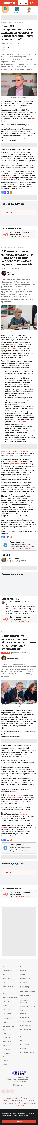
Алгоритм (6, 993)
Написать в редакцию (27, 1052)
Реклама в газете (26, 1033)
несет (12, 516)
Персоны (6, 554)
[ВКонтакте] (8, 192)
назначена (23, 814)
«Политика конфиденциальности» (19, 1077)
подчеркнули (6, 178)
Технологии (7, 978)
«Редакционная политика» (19, 1081)
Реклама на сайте (26, 1029)
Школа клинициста (9, 990)
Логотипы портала (26, 1044)
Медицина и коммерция (7, 1017)
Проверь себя (7, 1013)
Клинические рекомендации (25, 986)
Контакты (23, 1048)
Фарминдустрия (8, 986)
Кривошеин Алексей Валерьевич (16, 601)
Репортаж (6, 1049)
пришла (4, 827)
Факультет (6, 1064)
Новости (10, 22)
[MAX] (5, 192)
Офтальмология (25, 1021)
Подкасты (23, 1013)
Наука (5, 974)
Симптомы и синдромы (24, 1001)
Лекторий (6, 1001)
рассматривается (17, 464)
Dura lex (5, 1033)
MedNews (6, 1060)
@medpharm (26, 548)
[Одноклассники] (11, 192)
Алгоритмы (24, 982)
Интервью (6, 1053)
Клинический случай (10, 997)
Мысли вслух (7, 1037)
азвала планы (26, 451)
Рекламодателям (26, 1025)
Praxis (5, 1057)
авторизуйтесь (24, 236)
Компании (23, 966)
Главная (3, 22)
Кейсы (22, 1040)
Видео (5, 1045)
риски (17, 516)
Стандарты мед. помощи (25, 996)
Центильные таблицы (27, 991)
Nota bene (6, 1009)
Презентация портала (27, 1036)
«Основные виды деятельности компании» (19, 1079)
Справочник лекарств (27, 1006)
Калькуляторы (25, 978)
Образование (7, 970)
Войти (34, 3)
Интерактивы (24, 1017)
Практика (6, 982)
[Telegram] (2, 192)
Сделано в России (9, 1030)
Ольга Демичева (11, 349)
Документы (24, 974)
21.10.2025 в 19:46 (11, 603)
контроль (18, 782)
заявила (17, 344)
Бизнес (5, 1022)
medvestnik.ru (20, 1105)
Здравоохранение (18, 22)
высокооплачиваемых (15, 797)
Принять (19, 1121)
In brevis (6, 1005)
